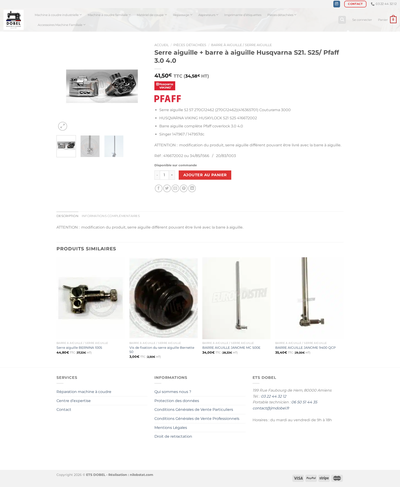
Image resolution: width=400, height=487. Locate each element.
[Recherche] (342, 20)
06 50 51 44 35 (304, 402)
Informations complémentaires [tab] (111, 216)
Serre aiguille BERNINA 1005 (79, 348)
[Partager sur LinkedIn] (192, 188)
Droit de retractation (173, 436)
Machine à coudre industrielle (57, 15)
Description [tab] (67, 216)
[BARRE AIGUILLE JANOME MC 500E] (236, 298)
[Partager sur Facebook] (158, 188)
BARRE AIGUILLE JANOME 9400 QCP (305, 348)
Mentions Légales (170, 427)
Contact (63, 409)
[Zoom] (62, 126)
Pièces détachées (280, 15)
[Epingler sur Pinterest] (184, 188)
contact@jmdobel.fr (271, 408)
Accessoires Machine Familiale (60, 25)
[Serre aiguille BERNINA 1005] (90, 298)
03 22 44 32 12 (273, 396)
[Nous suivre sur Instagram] (336, 4)
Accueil (161, 45)
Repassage (181, 15)
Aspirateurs (206, 15)
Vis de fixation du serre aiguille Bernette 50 (161, 350)
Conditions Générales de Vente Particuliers (193, 409)
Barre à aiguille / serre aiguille (241, 45)
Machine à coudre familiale (108, 15)
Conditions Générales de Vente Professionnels (196, 418)
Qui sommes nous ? (172, 392)
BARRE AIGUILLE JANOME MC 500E (231, 348)
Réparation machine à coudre (83, 392)
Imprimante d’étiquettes (242, 15)
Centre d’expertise (73, 401)
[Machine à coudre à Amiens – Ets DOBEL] (15, 19)
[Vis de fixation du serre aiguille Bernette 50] (163, 298)
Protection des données (176, 401)
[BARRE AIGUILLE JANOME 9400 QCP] (309, 298)
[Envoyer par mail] (175, 188)
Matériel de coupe (150, 15)
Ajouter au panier (205, 175)
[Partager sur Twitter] (167, 188)
